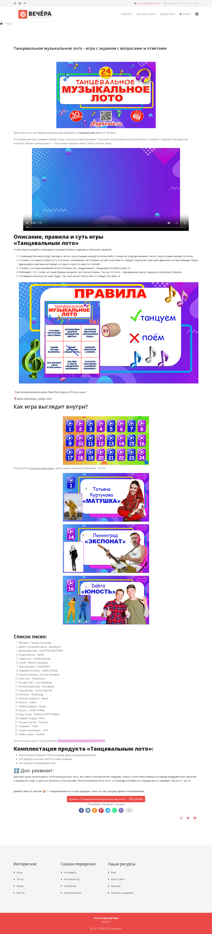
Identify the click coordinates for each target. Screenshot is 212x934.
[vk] (25, 3)
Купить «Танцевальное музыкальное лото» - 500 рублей (106, 799)
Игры (9, 23)
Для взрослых (145, 14)
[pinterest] (15, 3)
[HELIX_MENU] (196, 14)
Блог (113, 872)
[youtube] (20, 3)
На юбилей (69, 886)
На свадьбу (69, 872)
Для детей (166, 14)
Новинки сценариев (121, 892)
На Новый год (71, 879)
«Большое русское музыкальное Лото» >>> (81, 740)
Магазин (115, 886)
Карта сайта (117, 879)
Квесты (20, 892)
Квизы (20, 886)
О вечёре (126, 14)
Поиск (186, 14)
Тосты (19, 879)
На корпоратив (72, 892)
